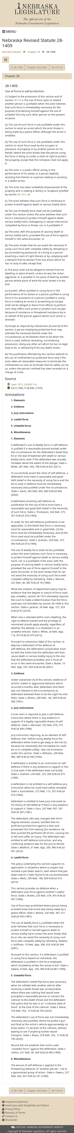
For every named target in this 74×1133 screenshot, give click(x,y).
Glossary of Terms (14, 1112)
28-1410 (56, 68)
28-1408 (18, 68)
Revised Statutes (11, 51)
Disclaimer (10, 1119)
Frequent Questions (16, 1101)
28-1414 (18, 100)
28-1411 (22, 194)
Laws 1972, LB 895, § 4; (24, 384)
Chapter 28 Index (37, 67)
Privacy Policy (12, 1109)
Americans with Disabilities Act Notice (26, 1105)
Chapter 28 (33, 51)
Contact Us (11, 1116)
